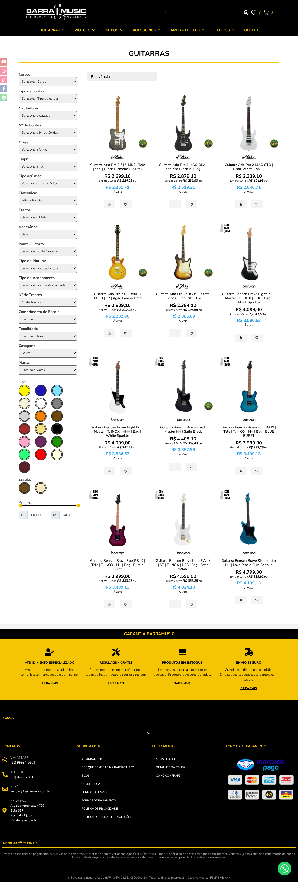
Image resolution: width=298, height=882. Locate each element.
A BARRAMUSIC (92, 759)
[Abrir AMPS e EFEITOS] (203, 30)
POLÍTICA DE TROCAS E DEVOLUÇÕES (106, 817)
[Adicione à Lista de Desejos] (126, 204)
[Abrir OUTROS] (233, 30)
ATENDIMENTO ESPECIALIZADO (49, 662)
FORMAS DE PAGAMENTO (98, 800)
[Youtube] (3, 62)
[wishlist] (255, 12)
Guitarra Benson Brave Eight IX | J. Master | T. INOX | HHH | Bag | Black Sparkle (249, 298)
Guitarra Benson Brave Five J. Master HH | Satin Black (183, 429)
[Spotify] (3, 97)
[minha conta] (247, 12)
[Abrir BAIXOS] (121, 30)
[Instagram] (3, 70)
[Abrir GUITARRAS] (63, 30)
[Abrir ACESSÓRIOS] (159, 30)
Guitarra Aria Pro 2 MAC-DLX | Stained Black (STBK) (183, 166)
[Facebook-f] (3, 88)
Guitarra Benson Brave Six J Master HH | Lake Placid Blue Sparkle (248, 562)
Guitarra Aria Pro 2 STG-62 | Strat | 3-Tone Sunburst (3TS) (183, 296)
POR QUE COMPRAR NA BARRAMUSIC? (107, 767)
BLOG (85, 775)
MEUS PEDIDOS (166, 759)
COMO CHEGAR (91, 784)
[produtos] (49, 652)
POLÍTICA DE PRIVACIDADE (99, 808)
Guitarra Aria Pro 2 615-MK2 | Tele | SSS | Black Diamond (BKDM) (117, 166)
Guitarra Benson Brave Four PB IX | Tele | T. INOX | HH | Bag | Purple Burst (117, 564)
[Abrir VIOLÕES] (93, 30)
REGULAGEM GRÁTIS (115, 662)
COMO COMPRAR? (168, 775)
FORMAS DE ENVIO (94, 792)
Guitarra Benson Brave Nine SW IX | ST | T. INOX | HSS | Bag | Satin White (183, 564)
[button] (284, 868)
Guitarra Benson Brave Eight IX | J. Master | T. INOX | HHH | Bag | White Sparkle (117, 431)
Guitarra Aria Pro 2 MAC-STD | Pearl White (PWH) (249, 166)
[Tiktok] (3, 79)
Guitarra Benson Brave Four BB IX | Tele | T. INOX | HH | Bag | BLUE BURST (248, 431)
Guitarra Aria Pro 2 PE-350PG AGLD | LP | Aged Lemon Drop (117, 296)
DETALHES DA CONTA (170, 767)
